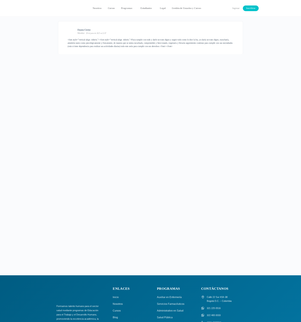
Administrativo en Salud (170, 310)
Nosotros (118, 304)
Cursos (117, 310)
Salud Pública (165, 317)
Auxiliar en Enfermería (169, 297)
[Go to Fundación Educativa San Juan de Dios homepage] (56, 8)
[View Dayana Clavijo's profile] (71, 31)
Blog (115, 317)
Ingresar (236, 8)
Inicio (116, 297)
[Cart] (224, 8)
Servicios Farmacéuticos (170, 304)
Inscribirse (250, 8)
